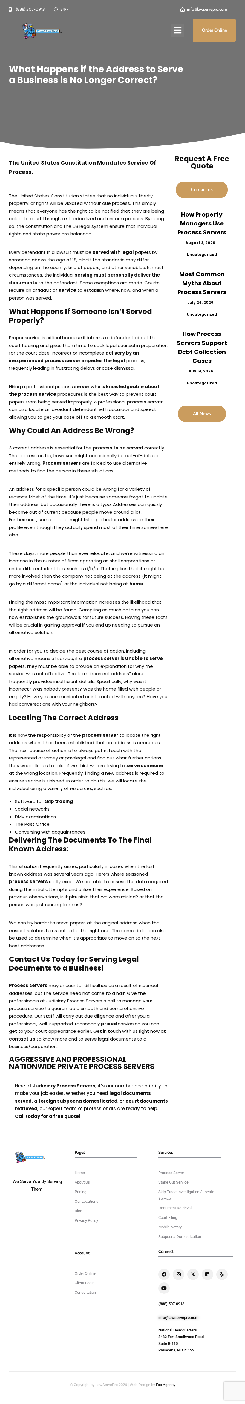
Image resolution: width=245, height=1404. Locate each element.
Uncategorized (202, 254)
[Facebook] (164, 1274)
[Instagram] (178, 1274)
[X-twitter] (193, 1274)
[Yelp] (222, 1274)
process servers (28, 881)
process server (145, 402)
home (136, 584)
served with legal (113, 252)
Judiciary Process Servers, (65, 1086)
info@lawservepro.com (178, 1317)
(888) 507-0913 (171, 1304)
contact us (22, 1039)
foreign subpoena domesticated (78, 1101)
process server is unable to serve (123, 658)
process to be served (118, 448)
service (67, 290)
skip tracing (58, 801)
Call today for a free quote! (47, 1116)
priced (109, 1024)
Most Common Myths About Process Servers (201, 283)
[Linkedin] (207, 1274)
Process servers (61, 463)
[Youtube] (164, 1288)
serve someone (144, 765)
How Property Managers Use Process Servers (201, 223)
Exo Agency (165, 1384)
